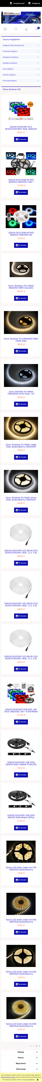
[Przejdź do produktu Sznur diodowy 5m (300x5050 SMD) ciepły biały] (21, 322)
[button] (5, 29)
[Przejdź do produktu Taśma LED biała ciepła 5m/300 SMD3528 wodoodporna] (21, 904)
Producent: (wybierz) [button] (10, 51)
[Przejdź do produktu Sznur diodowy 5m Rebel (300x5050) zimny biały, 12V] (21, 375)
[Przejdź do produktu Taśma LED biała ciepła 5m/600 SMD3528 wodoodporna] (21, 1008)
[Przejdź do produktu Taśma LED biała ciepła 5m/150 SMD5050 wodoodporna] (21, 852)
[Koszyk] (37, 29)
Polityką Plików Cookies (8, 1077)
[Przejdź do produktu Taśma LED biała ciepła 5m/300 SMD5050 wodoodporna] (21, 956)
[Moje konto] (26, 29)
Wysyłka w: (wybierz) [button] (10, 63)
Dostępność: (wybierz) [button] (10, 57)
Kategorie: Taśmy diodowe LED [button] (13, 45)
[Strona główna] (21, 16)
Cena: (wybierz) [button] (8, 69)
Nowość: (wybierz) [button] (9, 75)
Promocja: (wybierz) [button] (9, 81)
